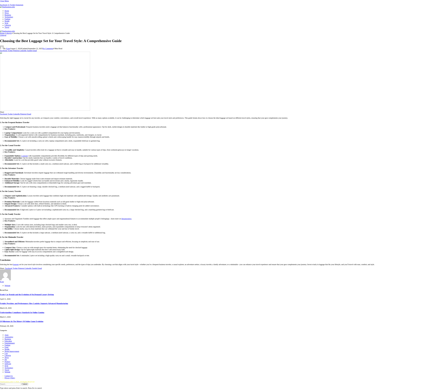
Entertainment (10, 343)
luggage (16, 264)
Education (8, 341)
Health (7, 21)
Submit (25, 384)
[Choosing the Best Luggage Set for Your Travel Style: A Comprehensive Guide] (45, 110)
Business (8, 15)
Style (6, 23)
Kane (8, 49)
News (7, 13)
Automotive (9, 337)
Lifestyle (8, 25)
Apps (6, 335)
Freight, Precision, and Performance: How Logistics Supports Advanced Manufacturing (34, 303)
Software (8, 364)
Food (6, 347)
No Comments (48, 49)
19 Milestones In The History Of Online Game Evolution (21, 321)
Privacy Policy (10, 378)
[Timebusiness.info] (7, 7)
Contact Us (9, 376)
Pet (6, 360)
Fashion (7, 19)
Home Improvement (12, 351)
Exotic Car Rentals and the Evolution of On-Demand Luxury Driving (27, 295)
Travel (7, 27)
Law (6, 353)
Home (7, 11)
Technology (9, 17)
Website (7, 372)
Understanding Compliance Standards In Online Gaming (22, 312)
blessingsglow (126, 219)
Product (7, 362)
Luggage (24, 156)
